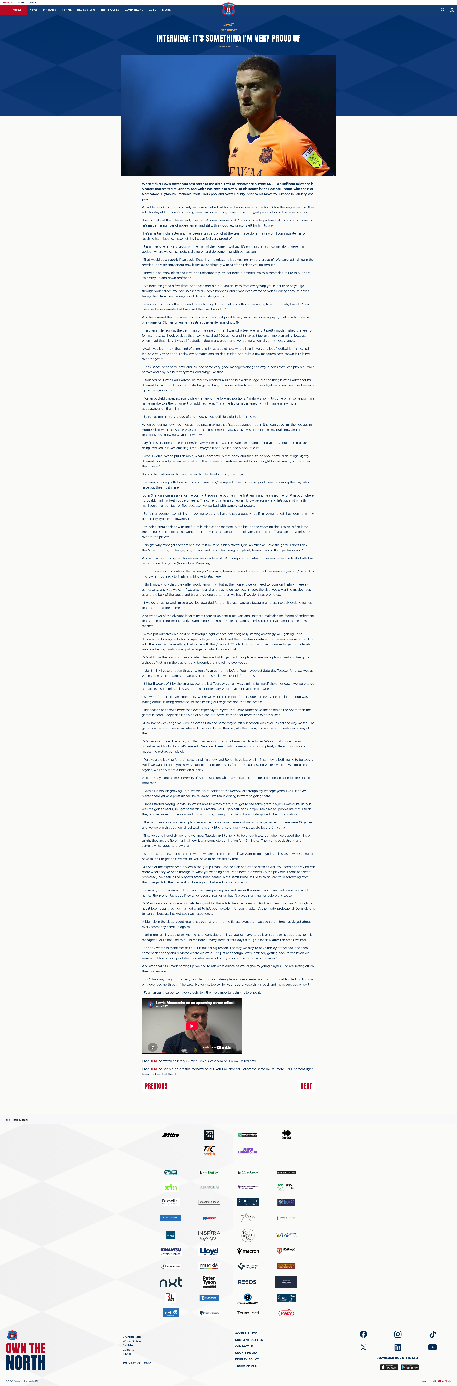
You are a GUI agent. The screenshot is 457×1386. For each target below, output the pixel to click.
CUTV (33, 2)
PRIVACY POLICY (247, 1359)
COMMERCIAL (134, 10)
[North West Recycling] (248, 1266)
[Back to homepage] (228, 9)
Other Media (444, 1381)
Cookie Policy (246, 1353)
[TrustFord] (248, 1313)
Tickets (7, 2)
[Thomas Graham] (209, 1313)
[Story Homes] (286, 1298)
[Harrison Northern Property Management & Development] (286, 1218)
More (166, 9)
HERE (154, 1061)
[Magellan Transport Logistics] (286, 1251)
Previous (156, 1086)
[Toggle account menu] (452, 10)
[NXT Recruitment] (171, 1282)
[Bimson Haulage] (209, 1187)
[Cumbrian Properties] (248, 1202)
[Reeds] (248, 1282)
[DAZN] (209, 1135)
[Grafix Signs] (248, 1218)
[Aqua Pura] (171, 1172)
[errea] (286, 1135)
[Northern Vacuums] (286, 1266)
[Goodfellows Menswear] (171, 1218)
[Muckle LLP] (209, 1266)
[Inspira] (209, 1235)
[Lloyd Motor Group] (209, 1251)
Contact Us (244, 1346)
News (33, 10)
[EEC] (286, 1202)
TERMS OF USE (246, 1365)
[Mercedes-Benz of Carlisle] (171, 1266)
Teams (67, 10)
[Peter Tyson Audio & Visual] (209, 1282)
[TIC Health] (209, 1151)
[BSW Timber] (286, 1187)
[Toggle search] (442, 10)
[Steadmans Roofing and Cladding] (209, 1298)
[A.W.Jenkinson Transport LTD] (209, 1173)
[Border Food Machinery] (248, 1187)
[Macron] (248, 1251)
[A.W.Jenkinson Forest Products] (248, 1173)
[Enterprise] (248, 1135)
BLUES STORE (86, 10)
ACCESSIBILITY (246, 1333)
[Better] (171, 1187)
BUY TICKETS (110, 10)
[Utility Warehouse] (248, 1150)
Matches (49, 10)
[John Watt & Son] (248, 1235)
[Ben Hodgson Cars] (286, 1173)
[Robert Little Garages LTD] (171, 1298)
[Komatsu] (171, 1251)
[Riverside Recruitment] (286, 1282)
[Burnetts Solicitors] (171, 1202)
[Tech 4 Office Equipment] (171, 1313)
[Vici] (286, 1313)
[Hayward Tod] (171, 1235)
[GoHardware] (209, 1218)
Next (306, 1086)
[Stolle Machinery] (248, 1298)
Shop (21, 2)
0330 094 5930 (137, 1362)
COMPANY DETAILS (249, 1340)
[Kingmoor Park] (286, 1235)
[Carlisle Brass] (209, 1202)
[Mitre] (171, 1135)
